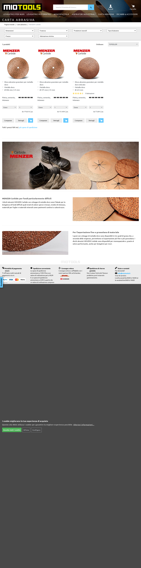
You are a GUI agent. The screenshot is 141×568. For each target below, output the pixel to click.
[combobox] (70, 7)
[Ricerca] (91, 7)
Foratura (43, 31)
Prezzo (8, 36)
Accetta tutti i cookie (11, 430)
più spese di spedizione (28, 127)
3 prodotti (6, 44)
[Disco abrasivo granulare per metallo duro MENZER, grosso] (17, 64)
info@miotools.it (124, 273)
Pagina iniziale (9, 24)
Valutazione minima (47, 36)
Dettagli (21, 120)
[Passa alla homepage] (22, 7)
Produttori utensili (80, 31)
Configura (36, 430)
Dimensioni (10, 31)
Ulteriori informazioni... (83, 424)
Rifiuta (26, 430)
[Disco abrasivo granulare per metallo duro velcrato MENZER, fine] (88, 64)
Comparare (8, 120)
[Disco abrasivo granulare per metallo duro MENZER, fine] (52, 64)
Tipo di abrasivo (113, 31)
